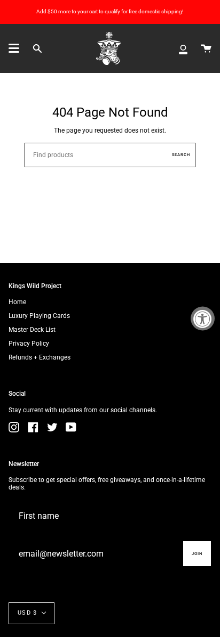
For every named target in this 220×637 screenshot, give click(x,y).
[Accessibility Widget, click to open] (203, 319)
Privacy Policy (29, 343)
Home (17, 302)
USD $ (27, 612)
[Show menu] (14, 48)
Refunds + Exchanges (39, 357)
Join (197, 553)
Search (181, 154)
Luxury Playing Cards (39, 316)
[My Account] (183, 48)
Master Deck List (32, 329)
